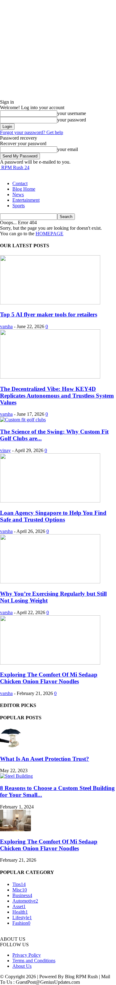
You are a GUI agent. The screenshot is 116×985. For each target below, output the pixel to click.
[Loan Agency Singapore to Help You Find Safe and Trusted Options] (50, 500)
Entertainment (26, 200)
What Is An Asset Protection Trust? (44, 759)
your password (71, 119)
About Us (22, 966)
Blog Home (23, 189)
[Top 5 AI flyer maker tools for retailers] (50, 302)
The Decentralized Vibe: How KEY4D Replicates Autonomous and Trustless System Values (57, 396)
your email (67, 149)
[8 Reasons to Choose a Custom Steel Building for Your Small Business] (16, 776)
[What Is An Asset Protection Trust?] (11, 746)
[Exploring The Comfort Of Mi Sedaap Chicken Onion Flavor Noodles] (50, 662)
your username (71, 113)
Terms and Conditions (33, 960)
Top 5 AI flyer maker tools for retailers (48, 314)
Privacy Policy (26, 955)
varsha (6, 326)
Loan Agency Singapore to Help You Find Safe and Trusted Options (53, 516)
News (18, 194)
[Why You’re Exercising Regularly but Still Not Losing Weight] (50, 581)
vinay (5, 450)
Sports (18, 205)
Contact (20, 183)
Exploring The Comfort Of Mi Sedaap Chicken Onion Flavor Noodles (48, 678)
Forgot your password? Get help (31, 132)
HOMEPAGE (49, 233)
